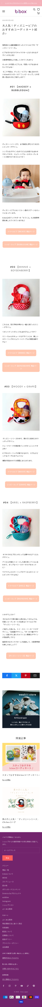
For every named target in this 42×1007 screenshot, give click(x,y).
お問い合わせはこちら (10, 968)
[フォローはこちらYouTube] (22, 986)
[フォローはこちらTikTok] (28, 986)
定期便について (8, 935)
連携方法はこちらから (10, 958)
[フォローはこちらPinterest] (15, 986)
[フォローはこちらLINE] (34, 986)
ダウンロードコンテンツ (11, 889)
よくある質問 (7, 909)
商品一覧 (5, 870)
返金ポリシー (7, 939)
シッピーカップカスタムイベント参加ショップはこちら (21, 3)
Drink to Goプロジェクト (11, 893)
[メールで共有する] (35, 675)
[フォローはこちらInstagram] (9, 986)
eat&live (5, 897)
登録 (7, 858)
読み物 (4, 885)
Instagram (6, 901)
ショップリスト (8, 905)
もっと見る (6, 780)
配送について (7, 931)
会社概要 (5, 947)
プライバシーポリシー (10, 943)
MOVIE (4, 878)
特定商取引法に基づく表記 (12, 923)
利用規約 (5, 927)
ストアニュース (8, 881)
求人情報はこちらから (10, 979)
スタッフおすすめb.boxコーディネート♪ (21, 775)
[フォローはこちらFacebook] (3, 986)
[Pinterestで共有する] (25, 675)
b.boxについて (7, 874)
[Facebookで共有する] (7, 675)
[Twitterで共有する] (16, 675)
